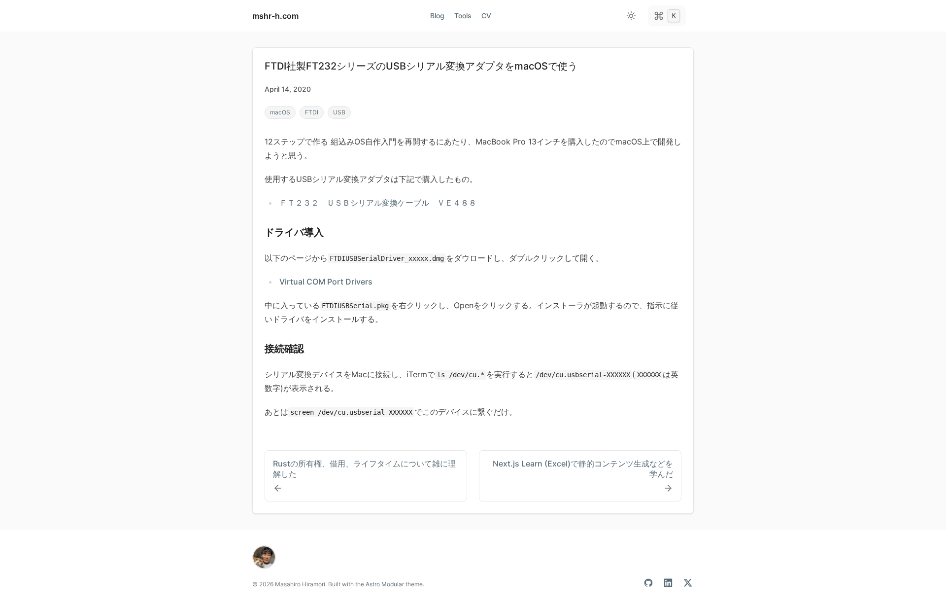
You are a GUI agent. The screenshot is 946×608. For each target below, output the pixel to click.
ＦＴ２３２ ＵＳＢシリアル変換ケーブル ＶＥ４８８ (377, 203)
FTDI (311, 112)
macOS (280, 112)
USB (339, 112)
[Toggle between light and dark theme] (631, 16)
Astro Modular (385, 584)
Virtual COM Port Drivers (325, 281)
